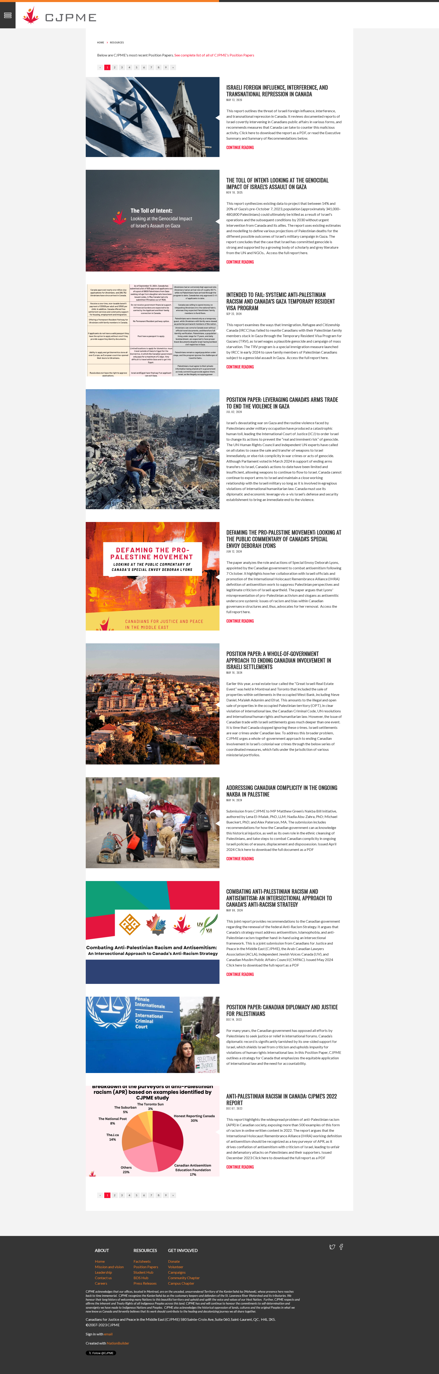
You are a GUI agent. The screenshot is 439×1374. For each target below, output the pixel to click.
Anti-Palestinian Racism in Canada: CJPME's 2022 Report (281, 1099)
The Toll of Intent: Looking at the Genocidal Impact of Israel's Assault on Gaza (277, 183)
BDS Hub (141, 1277)
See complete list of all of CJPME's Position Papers (214, 55)
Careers (101, 1283)
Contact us (103, 1277)
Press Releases (145, 1283)
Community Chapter (184, 1277)
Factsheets (142, 1261)
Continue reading (240, 147)
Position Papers (146, 1267)
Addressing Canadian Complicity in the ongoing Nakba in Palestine (281, 790)
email (108, 1334)
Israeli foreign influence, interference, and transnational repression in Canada (277, 90)
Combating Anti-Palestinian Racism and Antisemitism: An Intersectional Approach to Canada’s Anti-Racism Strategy (279, 897)
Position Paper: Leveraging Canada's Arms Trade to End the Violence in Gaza (282, 402)
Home (100, 42)
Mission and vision (109, 1267)
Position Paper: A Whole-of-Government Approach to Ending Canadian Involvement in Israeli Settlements (278, 660)
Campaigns (177, 1272)
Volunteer (175, 1267)
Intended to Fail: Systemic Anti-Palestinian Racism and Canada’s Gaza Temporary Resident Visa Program (280, 301)
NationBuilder (118, 1343)
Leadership (103, 1272)
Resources (117, 42)
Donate (174, 1261)
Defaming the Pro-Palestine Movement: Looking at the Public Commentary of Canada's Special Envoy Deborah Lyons (283, 538)
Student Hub (143, 1272)
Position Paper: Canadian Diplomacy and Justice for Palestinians (282, 1010)
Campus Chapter (181, 1283)
